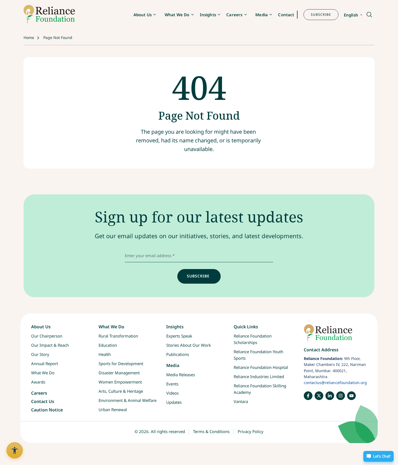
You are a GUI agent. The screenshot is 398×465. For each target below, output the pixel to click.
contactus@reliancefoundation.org (335, 382)
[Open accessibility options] (14, 450)
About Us (142, 14)
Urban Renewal (113, 409)
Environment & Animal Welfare (127, 400)
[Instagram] (340, 395)
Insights (208, 14)
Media (261, 14)
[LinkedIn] (329, 395)
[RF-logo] (49, 14)
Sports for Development (121, 363)
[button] (369, 15)
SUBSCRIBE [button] (321, 14)
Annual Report (44, 363)
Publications (177, 354)
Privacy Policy (250, 431)
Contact (286, 14)
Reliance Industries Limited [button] (259, 376)
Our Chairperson (46, 336)
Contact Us (42, 401)
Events (172, 384)
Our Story (40, 354)
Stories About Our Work (188, 345)
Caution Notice (47, 410)
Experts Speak (179, 336)
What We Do (177, 14)
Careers (234, 14)
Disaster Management (119, 372)
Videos (172, 393)
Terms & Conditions (211, 431)
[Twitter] (319, 395)
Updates (174, 402)
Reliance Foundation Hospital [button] (261, 367)
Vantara (241, 401)
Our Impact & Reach (50, 345)
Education (108, 345)
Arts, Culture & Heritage (121, 391)
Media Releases (180, 374)
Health (105, 354)
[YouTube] (351, 395)
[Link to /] (335, 335)
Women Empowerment (120, 382)
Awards (38, 382)
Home (29, 37)
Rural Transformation (118, 336)
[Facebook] (308, 395)
